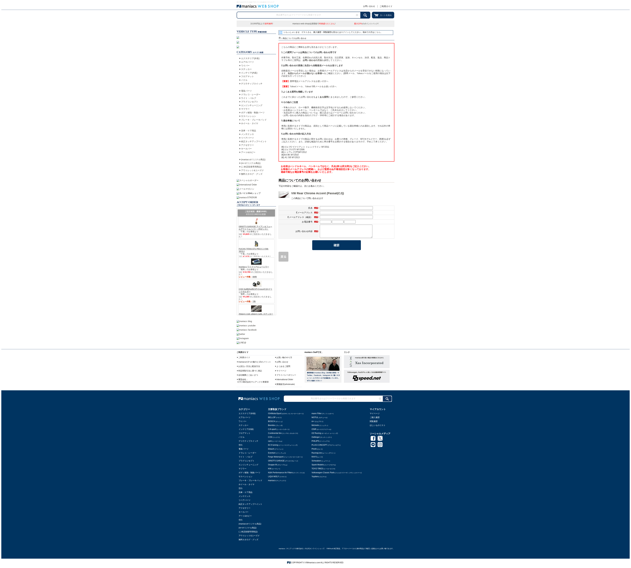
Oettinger (322, 437)
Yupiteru (319, 476)
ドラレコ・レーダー (250, 94)
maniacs (277, 480)
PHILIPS (320, 441)
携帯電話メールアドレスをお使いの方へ (304, 81)
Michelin (320, 425)
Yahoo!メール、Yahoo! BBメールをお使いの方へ (309, 86)
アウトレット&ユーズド (252, 170)
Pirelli (317, 449)
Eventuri (277, 453)
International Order (284, 379)
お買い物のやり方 (284, 357)
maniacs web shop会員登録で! (313, 23)
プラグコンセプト (249, 101)
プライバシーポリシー (286, 375)
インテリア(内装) (249, 73)
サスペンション (248, 116)
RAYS (317, 457)
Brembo (275, 425)
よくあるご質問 (283, 366)
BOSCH (275, 421)
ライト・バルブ (248, 98)
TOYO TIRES (323, 469)
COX (274, 437)
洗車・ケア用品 (248, 130)
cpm (275, 441)
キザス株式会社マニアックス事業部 (253, 382)
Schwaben (321, 461)
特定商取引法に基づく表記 (250, 371)
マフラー (245, 109)
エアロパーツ (247, 62)
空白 (241, 445)
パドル (244, 80)
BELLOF (274, 417)
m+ (317, 421)
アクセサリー (247, 145)
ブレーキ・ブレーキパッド (254, 120)
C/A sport (278, 429)
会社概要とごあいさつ (248, 375)
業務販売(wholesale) (285, 384)
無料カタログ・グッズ (251, 174)
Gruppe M (277, 465)
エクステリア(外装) (250, 58)
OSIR (321, 429)
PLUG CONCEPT (326, 445)
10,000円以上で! (261, 23)
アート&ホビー (248, 152)
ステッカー (246, 69)
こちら (377, 32)
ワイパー (245, 65)
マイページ (281, 371)
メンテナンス (247, 134)
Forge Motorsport (285, 457)
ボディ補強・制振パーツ (253, 112)
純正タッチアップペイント (254, 141)
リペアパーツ (247, 138)
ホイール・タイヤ (249, 123)
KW (274, 469)
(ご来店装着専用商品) (251, 167)
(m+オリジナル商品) (250, 163)
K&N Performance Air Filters (286, 472)
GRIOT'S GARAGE (283, 461)
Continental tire (283, 433)
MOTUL (319, 417)
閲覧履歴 (374, 421)
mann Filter (322, 413)
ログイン (345, 32)
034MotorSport (286, 413)
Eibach (275, 449)
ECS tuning (282, 445)
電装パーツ (246, 91)
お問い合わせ (369, 6)
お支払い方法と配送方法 (249, 366)
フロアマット (247, 76)
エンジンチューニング (251, 105)
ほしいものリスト (378, 425)
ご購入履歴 (375, 417)
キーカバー (246, 148)
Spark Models (324, 465)
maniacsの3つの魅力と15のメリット (254, 362)
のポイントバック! (366, 23)
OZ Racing (325, 433)
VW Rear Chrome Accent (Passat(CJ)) (317, 193)
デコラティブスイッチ (251, 83)
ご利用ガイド (386, 6)
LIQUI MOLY (277, 476)
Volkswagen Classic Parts (337, 472)
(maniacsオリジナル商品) (253, 159)
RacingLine (323, 453)
